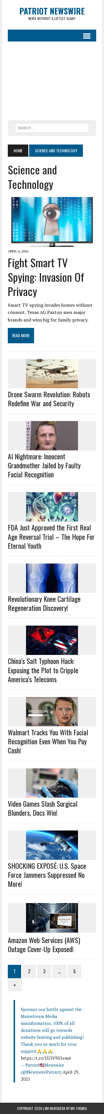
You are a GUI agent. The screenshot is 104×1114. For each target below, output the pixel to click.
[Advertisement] (52, 81)
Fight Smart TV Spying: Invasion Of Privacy (46, 276)
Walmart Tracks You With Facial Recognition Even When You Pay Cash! (48, 741)
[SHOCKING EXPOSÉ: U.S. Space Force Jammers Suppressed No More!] (52, 856)
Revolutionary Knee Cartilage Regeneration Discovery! (44, 603)
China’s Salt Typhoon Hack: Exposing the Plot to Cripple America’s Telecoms (43, 670)
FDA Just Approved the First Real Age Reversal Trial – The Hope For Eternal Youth (51, 536)
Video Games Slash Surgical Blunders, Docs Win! (42, 808)
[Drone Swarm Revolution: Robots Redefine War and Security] (52, 384)
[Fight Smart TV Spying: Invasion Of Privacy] (52, 243)
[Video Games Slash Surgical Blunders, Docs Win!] (52, 793)
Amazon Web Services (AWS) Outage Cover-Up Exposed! (44, 944)
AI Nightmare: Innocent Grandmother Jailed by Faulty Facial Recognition (44, 465)
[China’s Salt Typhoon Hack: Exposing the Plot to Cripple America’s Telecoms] (52, 651)
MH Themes (78, 1108)
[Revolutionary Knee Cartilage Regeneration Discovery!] (52, 589)
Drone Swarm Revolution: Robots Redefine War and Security (49, 398)
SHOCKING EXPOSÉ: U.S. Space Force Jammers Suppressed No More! (47, 874)
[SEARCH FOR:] (52, 127)
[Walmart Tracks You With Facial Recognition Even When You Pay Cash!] (52, 722)
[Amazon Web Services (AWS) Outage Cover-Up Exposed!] (52, 928)
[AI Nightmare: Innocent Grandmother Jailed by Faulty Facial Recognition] (52, 446)
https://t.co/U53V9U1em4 (46, 1058)
